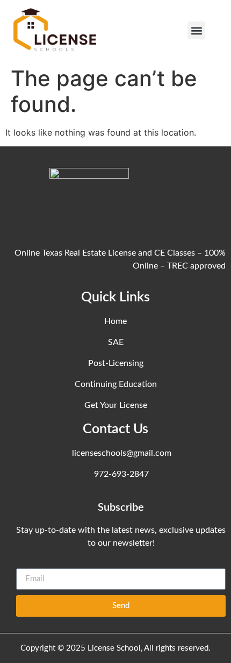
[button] (196, 30)
